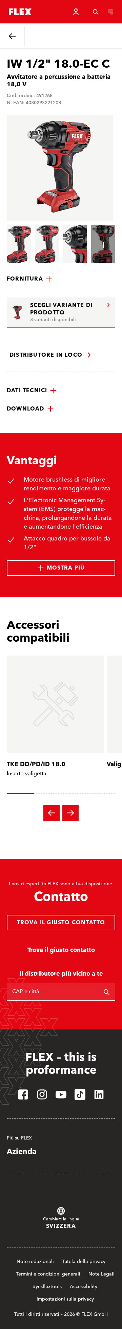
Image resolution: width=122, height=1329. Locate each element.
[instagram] (42, 1094)
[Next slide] (70, 813)
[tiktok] (79, 1094)
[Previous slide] (51, 813)
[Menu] (110, 11)
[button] (30, 279)
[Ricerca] (106, 992)
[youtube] (61, 1094)
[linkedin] (98, 1094)
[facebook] (23, 1094)
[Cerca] (95, 11)
